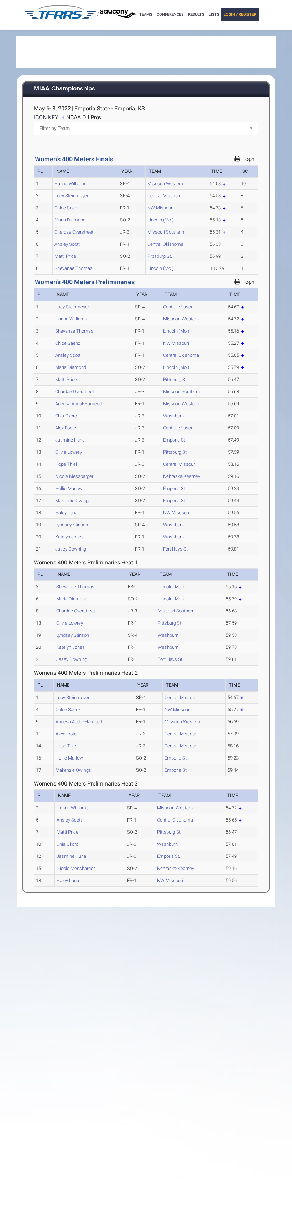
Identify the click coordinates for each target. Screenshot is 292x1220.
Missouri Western (165, 183)
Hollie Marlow (69, 488)
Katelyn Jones (69, 536)
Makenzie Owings (73, 500)
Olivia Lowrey (68, 452)
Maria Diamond (69, 220)
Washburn (173, 415)
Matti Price (65, 256)
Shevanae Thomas (73, 268)
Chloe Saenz (66, 207)
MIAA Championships (64, 89)
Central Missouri (163, 195)
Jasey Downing (70, 549)
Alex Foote (65, 428)
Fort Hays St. (176, 549)
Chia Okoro (66, 415)
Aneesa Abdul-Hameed (78, 403)
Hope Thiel (66, 464)
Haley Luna (66, 512)
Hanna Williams (70, 183)
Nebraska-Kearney (181, 476)
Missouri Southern (165, 232)
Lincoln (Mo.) (160, 220)
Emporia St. (174, 440)
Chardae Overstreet (73, 232)
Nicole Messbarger (74, 476)
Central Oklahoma (165, 244)
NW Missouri (160, 207)
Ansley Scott (67, 244)
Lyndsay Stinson (71, 524)
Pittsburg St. (159, 256)
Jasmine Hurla (70, 440)
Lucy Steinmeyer (71, 195)
